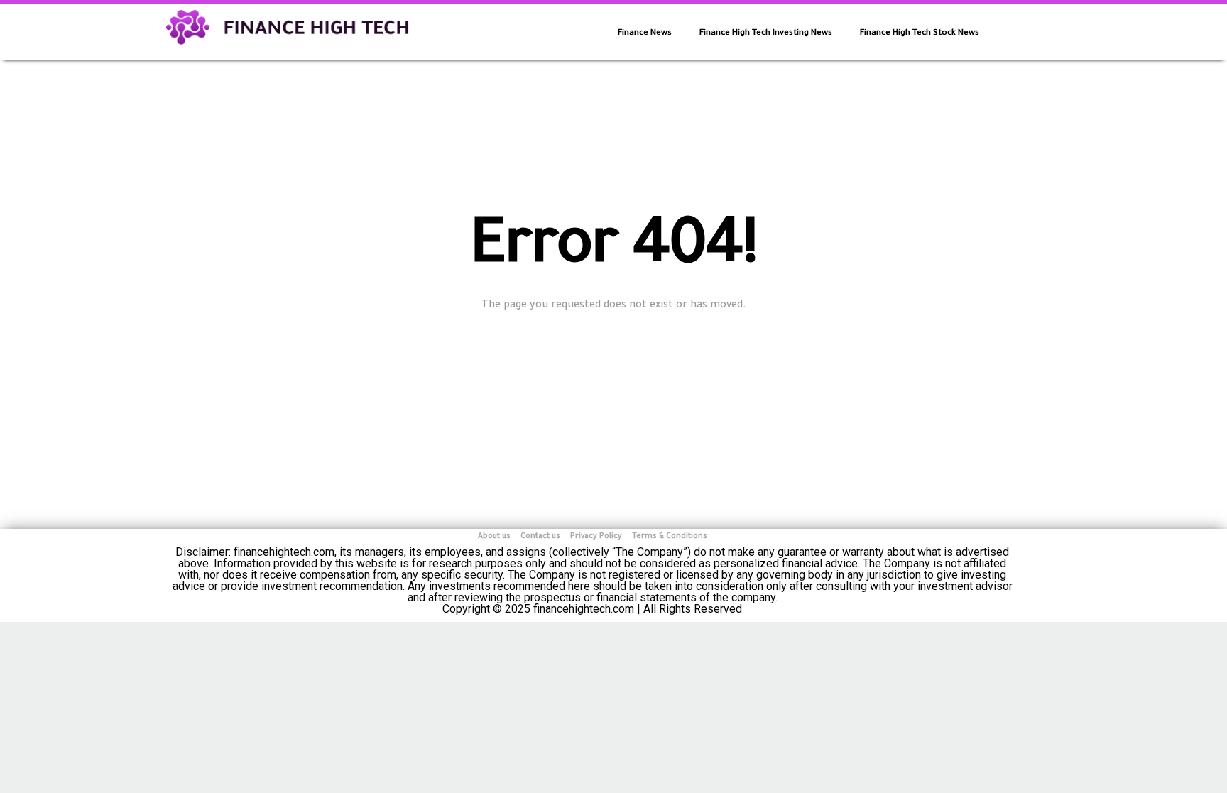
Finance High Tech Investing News (765, 33)
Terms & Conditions (669, 536)
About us (494, 536)
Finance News (645, 33)
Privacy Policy (596, 536)
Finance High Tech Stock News (919, 33)
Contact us (540, 536)
